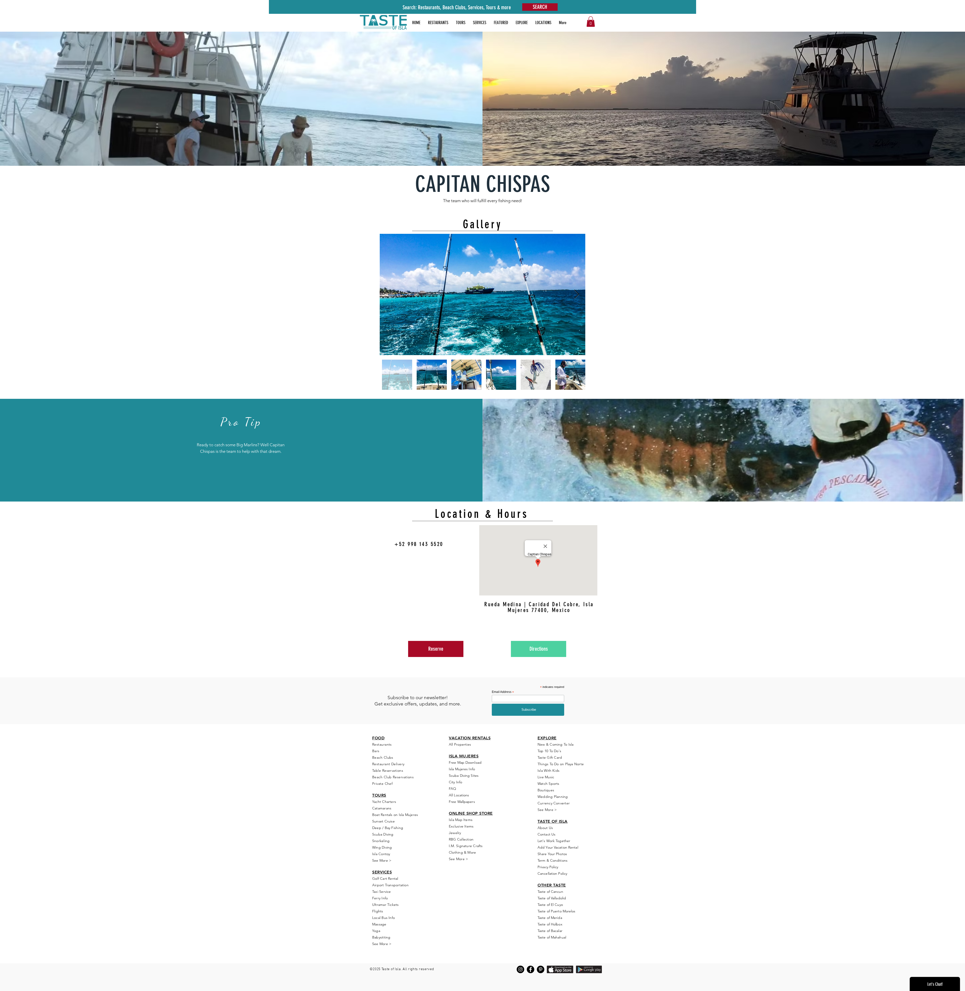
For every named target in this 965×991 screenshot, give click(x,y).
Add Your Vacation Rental (558, 847)
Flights (377, 911)
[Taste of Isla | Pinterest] (540, 969)
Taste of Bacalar (550, 930)
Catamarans (381, 808)
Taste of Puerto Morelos (556, 911)
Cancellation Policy (552, 873)
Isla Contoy (381, 854)
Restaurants (382, 744)
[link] (590, 21)
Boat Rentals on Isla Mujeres (395, 814)
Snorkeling (381, 841)
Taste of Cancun (550, 891)
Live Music (546, 777)
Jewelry (455, 833)
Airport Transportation (390, 885)
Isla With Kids (548, 770)
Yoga (376, 930)
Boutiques (546, 790)
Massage (379, 924)
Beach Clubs (382, 757)
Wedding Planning (553, 796)
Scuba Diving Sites (463, 775)
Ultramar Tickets (385, 904)
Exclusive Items (461, 826)
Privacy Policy (548, 867)
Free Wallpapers (462, 801)
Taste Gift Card (550, 757)
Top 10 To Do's (550, 751)
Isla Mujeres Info (462, 769)
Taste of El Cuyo (550, 904)
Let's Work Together (554, 841)
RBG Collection (461, 839)
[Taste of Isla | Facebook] (530, 969)
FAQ (452, 788)
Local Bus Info (383, 917)
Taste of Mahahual (552, 937)
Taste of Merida (550, 917)
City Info (455, 782)
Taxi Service (381, 891)
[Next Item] (577, 294)
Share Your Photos (552, 854)
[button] (501, 22)
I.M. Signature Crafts (466, 846)
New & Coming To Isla (556, 744)
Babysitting (381, 937)
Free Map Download (465, 762)
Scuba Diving (383, 834)
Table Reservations (387, 770)
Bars (375, 751)
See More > (381, 860)
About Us (545, 827)
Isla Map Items (460, 819)
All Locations (459, 795)
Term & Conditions (552, 860)
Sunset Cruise (383, 821)
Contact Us (546, 834)
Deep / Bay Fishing (387, 827)
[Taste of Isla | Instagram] (520, 969)
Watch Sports (548, 783)
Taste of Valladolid (552, 898)
